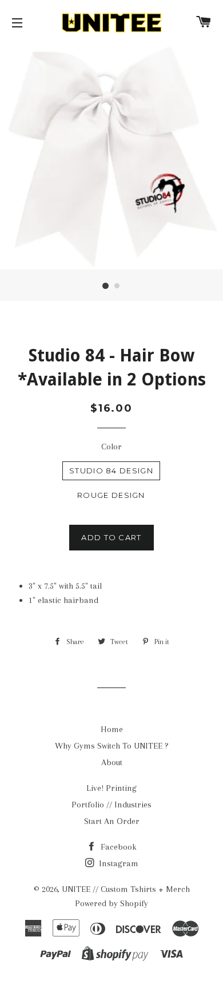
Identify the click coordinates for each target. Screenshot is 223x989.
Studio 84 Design (111, 470)
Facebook (117, 847)
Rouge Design (111, 495)
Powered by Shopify (111, 903)
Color (111, 446)
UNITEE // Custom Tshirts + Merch (126, 889)
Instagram (117, 863)
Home (112, 729)
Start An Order (112, 821)
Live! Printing (111, 788)
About (111, 762)
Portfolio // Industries (111, 804)
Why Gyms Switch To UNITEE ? (112, 746)
